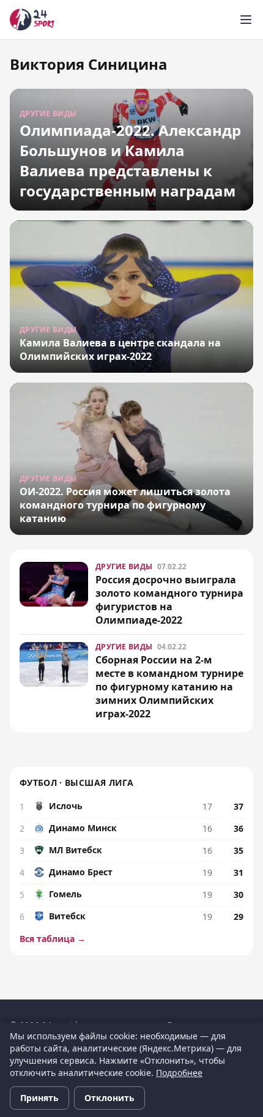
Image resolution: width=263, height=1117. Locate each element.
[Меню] (246, 19)
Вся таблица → (53, 938)
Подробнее (179, 1072)
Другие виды (123, 566)
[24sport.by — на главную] (32, 19)
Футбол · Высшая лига (76, 782)
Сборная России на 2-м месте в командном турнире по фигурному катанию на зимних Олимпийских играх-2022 (169, 686)
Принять (39, 1098)
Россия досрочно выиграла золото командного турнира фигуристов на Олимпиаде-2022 (169, 600)
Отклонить (109, 1098)
